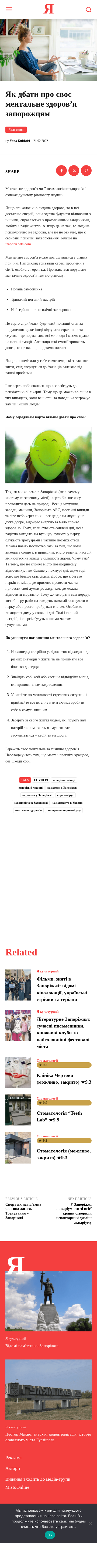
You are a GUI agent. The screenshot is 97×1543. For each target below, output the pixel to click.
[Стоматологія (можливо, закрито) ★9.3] (18, 1147)
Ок (49, 1535)
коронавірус (65, 795)
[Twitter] (73, 170)
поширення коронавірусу (64, 810)
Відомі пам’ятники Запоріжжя (31, 1346)
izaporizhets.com (18, 244)
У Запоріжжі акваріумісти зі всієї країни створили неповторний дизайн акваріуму (74, 1213)
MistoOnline (17, 1487)
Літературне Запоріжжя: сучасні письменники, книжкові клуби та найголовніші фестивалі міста (64, 1032)
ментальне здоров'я (28, 810)
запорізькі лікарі (64, 780)
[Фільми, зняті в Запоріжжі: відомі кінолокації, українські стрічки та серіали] (18, 985)
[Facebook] (61, 170)
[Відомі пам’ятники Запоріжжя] (48, 1301)
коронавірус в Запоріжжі (31, 802)
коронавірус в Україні (67, 802)
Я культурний (47, 971)
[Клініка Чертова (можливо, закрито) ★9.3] (18, 1072)
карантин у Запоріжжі (37, 795)
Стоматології (47, 1060)
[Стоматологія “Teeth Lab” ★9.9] (18, 1109)
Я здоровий (16, 129)
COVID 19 (41, 780)
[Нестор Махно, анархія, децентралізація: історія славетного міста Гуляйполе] (48, 1389)
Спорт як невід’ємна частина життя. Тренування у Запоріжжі (23, 1211)
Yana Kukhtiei (20, 141)
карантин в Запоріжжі (62, 787)
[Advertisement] (48, 874)
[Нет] (90, 1523)
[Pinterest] (86, 170)
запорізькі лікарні (31, 787)
